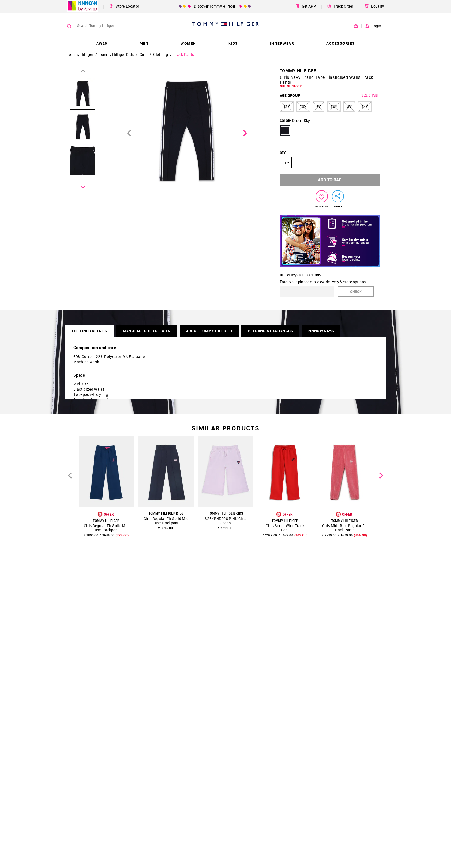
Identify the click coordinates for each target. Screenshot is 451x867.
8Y (349, 106)
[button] (285, 130)
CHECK (356, 291)
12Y (286, 106)
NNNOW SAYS (321, 330)
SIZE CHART (370, 95)
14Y (364, 106)
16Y (334, 106)
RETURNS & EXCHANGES (270, 330)
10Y (303, 106)
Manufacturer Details (146, 330)
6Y (318, 106)
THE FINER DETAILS (89, 330)
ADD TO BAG (330, 180)
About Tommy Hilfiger (209, 330)
